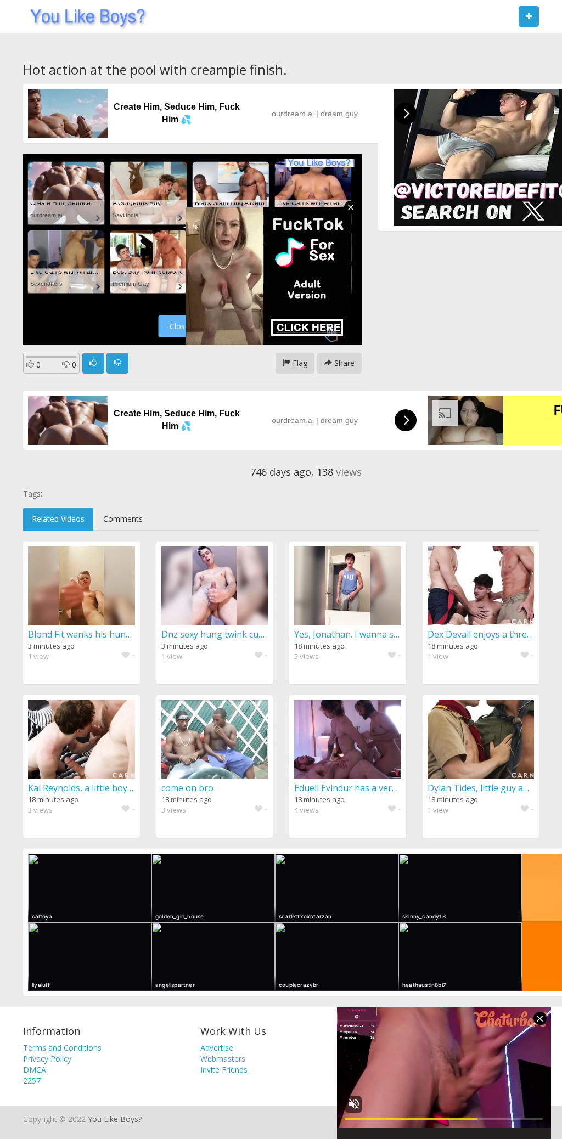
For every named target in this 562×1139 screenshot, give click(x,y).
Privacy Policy (47, 1058)
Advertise (216, 1047)
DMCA (34, 1069)
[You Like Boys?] (84, 16)
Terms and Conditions (62, 1047)
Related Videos (58, 519)
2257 (32, 1080)
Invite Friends (224, 1069)
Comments (123, 519)
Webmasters (222, 1058)
